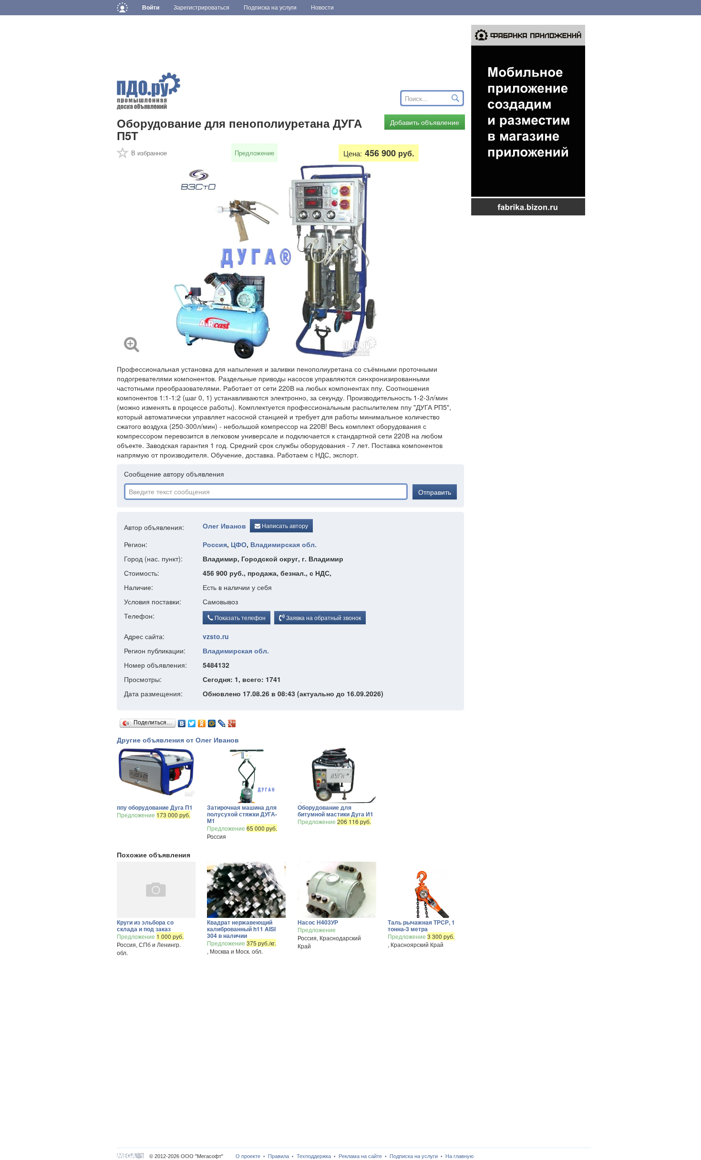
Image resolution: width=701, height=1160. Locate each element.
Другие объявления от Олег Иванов (178, 739)
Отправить (434, 492)
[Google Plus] (232, 721)
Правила (278, 1156)
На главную (459, 1156)
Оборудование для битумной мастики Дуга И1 (335, 810)
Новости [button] (322, 7)
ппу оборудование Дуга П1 (155, 807)
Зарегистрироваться (201, 7)
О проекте (248, 1156)
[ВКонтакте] (182, 721)
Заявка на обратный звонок (323, 617)
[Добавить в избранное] (123, 156)
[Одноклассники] (202, 721)
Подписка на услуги (414, 1156)
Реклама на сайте (360, 1156)
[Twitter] (192, 721)
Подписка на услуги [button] (270, 7)
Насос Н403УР (318, 922)
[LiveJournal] (222, 721)
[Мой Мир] (212, 721)
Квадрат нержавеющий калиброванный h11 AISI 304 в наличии (241, 929)
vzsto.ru (216, 636)
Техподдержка (314, 1156)
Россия (215, 544)
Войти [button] (150, 7)
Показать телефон (239, 617)
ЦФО (239, 544)
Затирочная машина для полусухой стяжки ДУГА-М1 (242, 814)
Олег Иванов (224, 526)
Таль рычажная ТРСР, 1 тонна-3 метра (421, 925)
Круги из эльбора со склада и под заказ (145, 925)
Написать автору (284, 525)
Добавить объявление (424, 122)
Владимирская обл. (283, 544)
